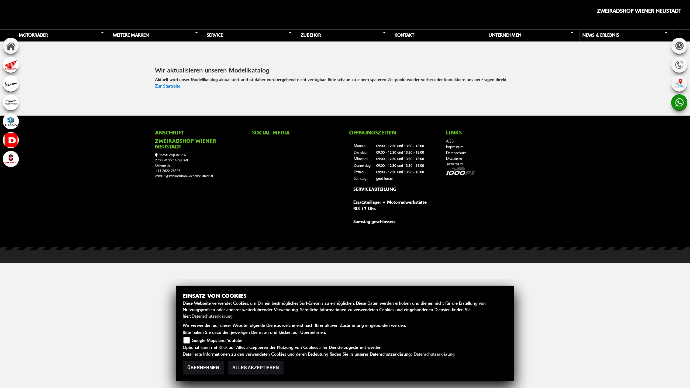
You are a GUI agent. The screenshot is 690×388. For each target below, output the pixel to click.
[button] (63, 35)
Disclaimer (454, 159)
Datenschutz (456, 153)
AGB (450, 142)
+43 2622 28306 (167, 171)
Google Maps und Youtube (217, 341)
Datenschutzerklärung (212, 316)
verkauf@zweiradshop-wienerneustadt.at (184, 176)
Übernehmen (203, 367)
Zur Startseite (167, 86)
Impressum (455, 147)
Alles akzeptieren (255, 367)
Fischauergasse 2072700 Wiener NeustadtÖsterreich (171, 161)
